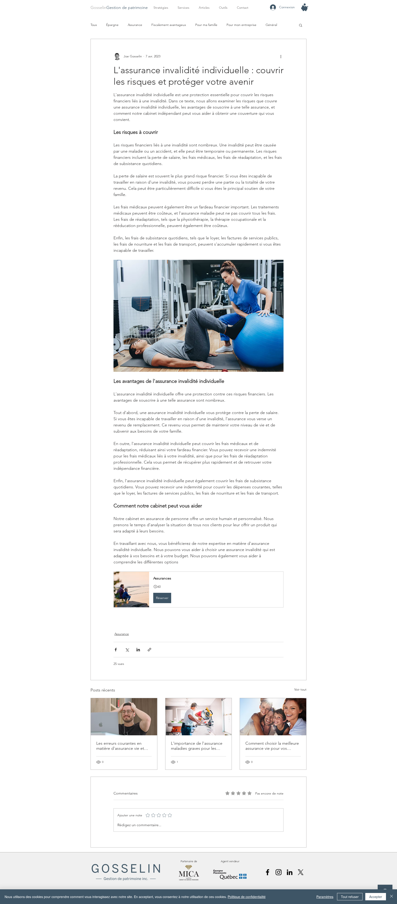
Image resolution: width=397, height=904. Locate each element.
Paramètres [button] (324, 896)
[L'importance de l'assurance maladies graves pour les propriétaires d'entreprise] (198, 716)
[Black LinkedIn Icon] (290, 872)
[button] (184, 8)
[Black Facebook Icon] (268, 872)
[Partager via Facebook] (115, 649)
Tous (94, 25)
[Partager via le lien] (149, 649)
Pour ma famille (206, 25)
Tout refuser (350, 896)
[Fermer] (391, 896)
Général (271, 25)
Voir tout (300, 689)
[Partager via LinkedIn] (138, 649)
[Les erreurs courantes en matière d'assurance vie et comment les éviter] (124, 716)
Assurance (135, 25)
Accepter (375, 896)
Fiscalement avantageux (168, 25)
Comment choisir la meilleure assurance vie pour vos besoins (272, 746)
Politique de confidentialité (247, 896)
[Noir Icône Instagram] (279, 872)
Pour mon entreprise (241, 25)
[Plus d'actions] (281, 56)
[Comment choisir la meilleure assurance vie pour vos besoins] (273, 716)
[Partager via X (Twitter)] (127, 649)
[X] (301, 872)
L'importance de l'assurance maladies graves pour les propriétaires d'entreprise (196, 746)
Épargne (112, 25)
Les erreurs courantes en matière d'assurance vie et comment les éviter (120, 746)
